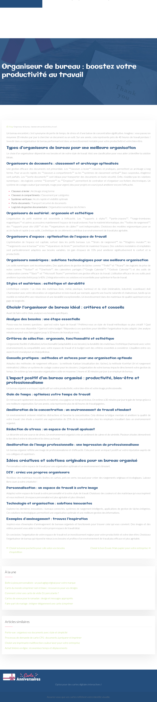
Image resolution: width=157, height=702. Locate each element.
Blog (11, 127)
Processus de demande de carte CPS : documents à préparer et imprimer (43, 637)
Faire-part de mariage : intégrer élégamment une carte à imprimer (39, 603)
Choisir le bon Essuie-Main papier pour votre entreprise (119, 547)
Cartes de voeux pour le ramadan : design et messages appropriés (39, 598)
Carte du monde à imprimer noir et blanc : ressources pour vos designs (41, 587)
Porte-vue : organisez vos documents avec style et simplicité (36, 632)
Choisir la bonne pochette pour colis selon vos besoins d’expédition (37, 549)
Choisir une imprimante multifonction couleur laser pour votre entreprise (42, 642)
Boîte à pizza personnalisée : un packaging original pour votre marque (40, 582)
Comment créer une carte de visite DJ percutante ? (32, 593)
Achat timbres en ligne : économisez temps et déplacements (36, 647)
